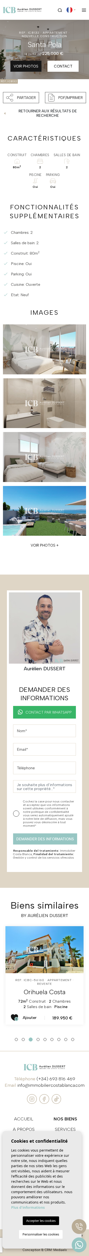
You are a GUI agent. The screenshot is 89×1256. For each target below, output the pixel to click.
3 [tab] (30, 1039)
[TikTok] (56, 1098)
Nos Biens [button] (65, 1119)
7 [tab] (58, 1039)
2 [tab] (23, 1039)
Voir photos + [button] (45, 545)
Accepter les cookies (41, 1220)
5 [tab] (45, 1039)
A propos (24, 1129)
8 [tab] (65, 1039)
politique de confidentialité (50, 812)
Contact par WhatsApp (48, 712)
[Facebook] (44, 1098)
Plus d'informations (28, 1207)
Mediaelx (60, 1250)
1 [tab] (16, 1039)
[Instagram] (32, 1098)
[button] (21, 97)
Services (65, 1129)
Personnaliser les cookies (40, 1234)
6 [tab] (51, 1039)
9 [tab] (72, 1039)
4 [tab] (38, 1039)
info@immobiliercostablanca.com (51, 1085)
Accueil (23, 1119)
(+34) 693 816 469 (56, 1079)
